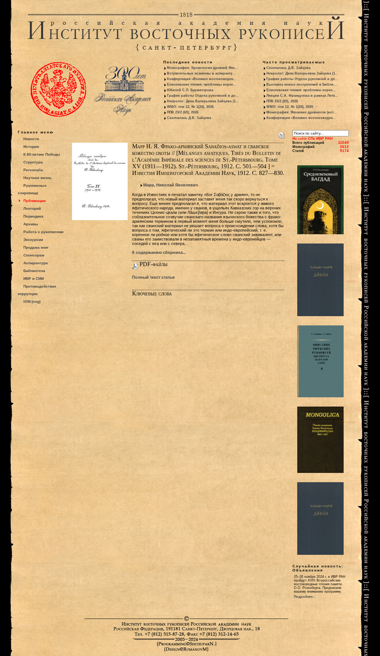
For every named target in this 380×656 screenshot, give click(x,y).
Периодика (33, 216)
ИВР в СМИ (33, 278)
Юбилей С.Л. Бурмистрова (190, 90)
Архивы (30, 224)
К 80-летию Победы (41, 154)
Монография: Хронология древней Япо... (202, 68)
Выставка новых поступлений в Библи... (301, 84)
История (31, 147)
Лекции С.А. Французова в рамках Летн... (302, 95)
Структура (33, 162)
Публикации (34, 201)
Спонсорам (33, 255)
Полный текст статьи (153, 277)
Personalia (33, 170)
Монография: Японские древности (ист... (301, 112)
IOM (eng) (31, 301)
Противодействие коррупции (37, 290)
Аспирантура (35, 263)
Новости (31, 139)
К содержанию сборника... (159, 252)
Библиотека (34, 271)
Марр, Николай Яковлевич (170, 185)
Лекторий (32, 208)
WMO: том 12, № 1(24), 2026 (190, 107)
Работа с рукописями (43, 232)
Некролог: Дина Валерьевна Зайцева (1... (203, 101)
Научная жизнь (37, 178)
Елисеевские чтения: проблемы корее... (201, 84)
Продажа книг (36, 247)
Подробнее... (305, 597)
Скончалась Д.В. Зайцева (189, 118)
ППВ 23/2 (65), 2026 (183, 112)
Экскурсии (33, 240)
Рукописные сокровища (32, 189)
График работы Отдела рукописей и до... (203, 95)
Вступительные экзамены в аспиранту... (201, 73)
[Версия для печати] (281, 134)
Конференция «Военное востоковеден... (201, 79)
